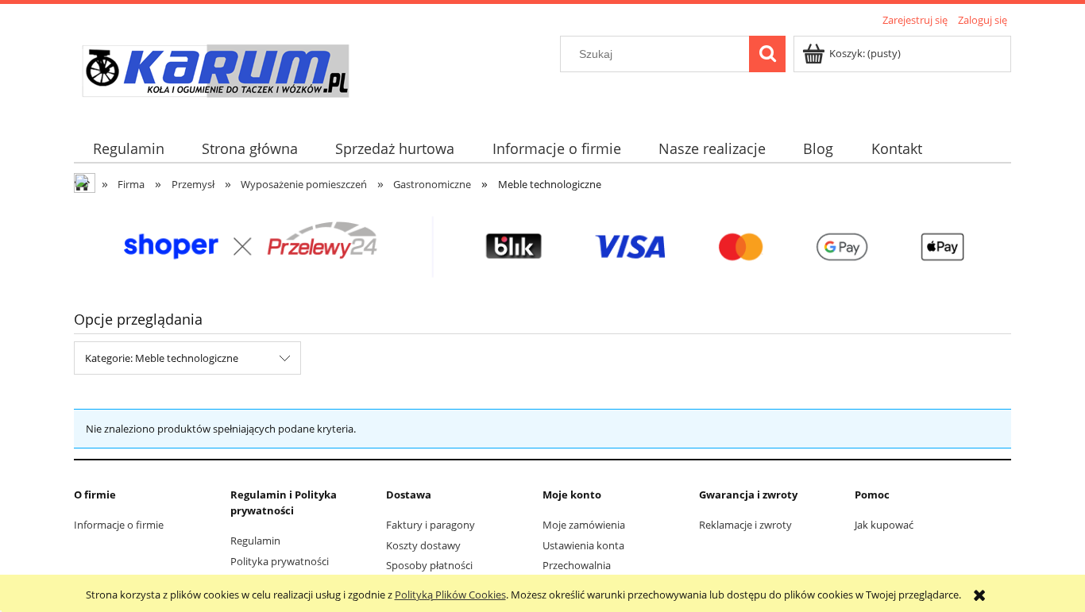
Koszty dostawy (423, 545)
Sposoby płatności (429, 565)
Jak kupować (884, 525)
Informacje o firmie (119, 525)
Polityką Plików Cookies (450, 594)
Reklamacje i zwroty (745, 525)
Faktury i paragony (430, 525)
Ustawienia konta (583, 545)
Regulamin (255, 540)
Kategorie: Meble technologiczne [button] (161, 358)
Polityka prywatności (279, 561)
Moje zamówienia (583, 525)
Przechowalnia (576, 565)
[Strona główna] (215, 73)
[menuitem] (128, 149)
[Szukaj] (767, 54)
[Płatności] (542, 246)
